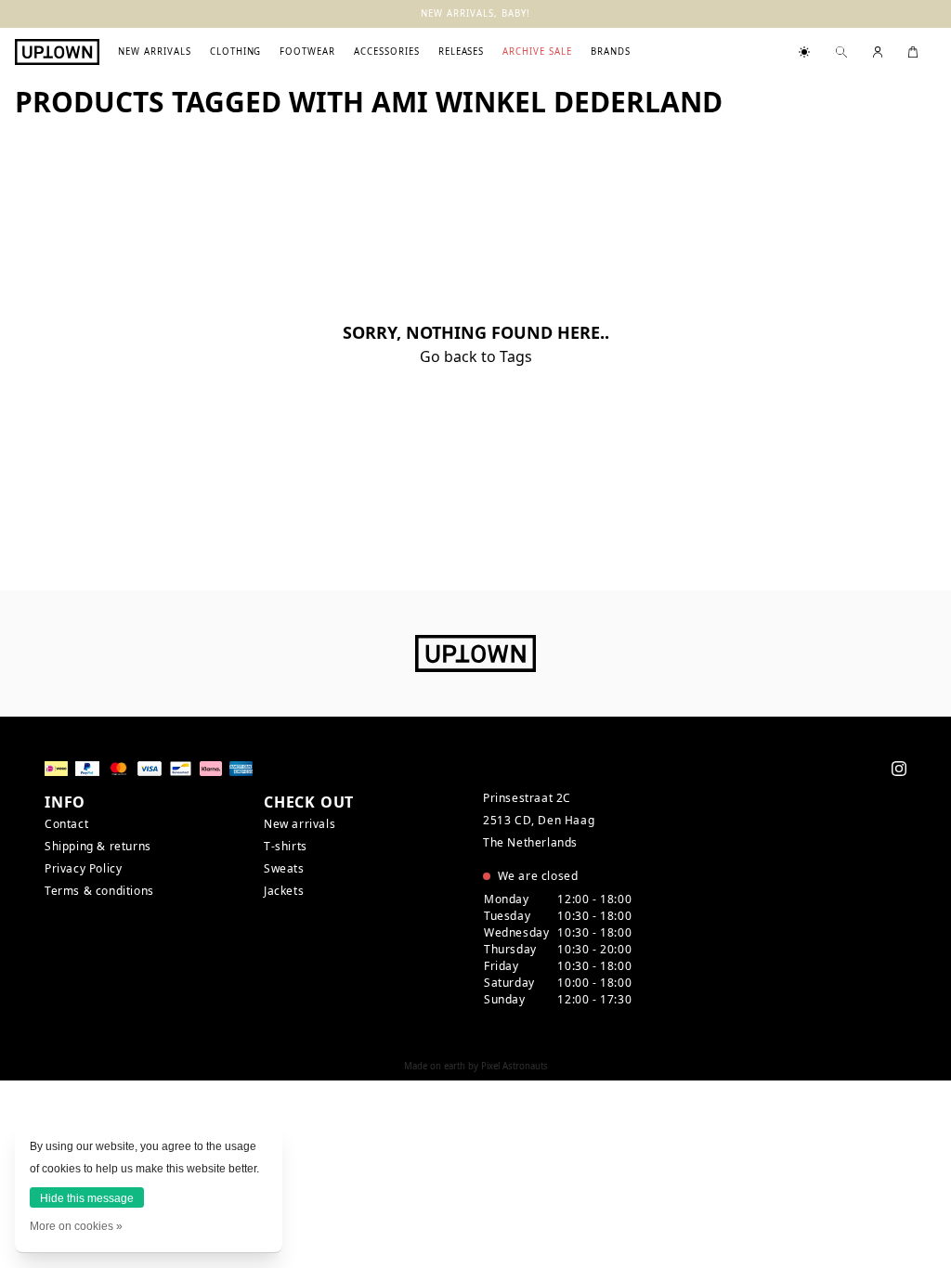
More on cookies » (76, 1226)
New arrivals (154, 51)
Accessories (387, 51)
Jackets (284, 891)
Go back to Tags (476, 356)
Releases (461, 51)
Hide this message (87, 1198)
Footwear (307, 51)
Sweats (284, 868)
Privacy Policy (83, 868)
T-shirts (285, 846)
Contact (66, 824)
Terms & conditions (99, 891)
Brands (611, 51)
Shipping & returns (98, 846)
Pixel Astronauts (514, 1066)
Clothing (236, 51)
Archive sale (537, 51)
